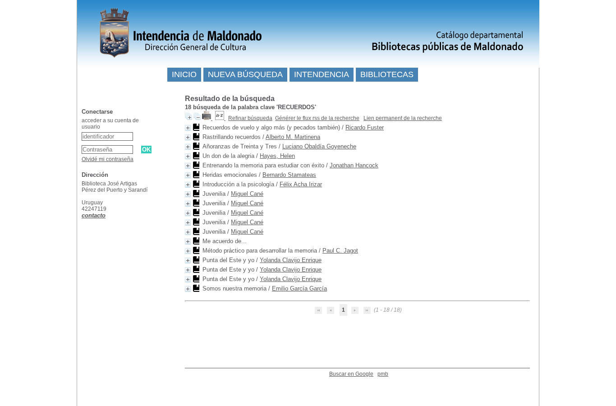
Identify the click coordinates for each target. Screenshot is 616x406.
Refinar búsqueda (250, 118)
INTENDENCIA (321, 74)
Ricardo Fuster (364, 127)
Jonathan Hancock (354, 165)
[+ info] (188, 128)
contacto (94, 215)
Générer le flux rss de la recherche (317, 118)
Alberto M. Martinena (293, 137)
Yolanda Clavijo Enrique (291, 260)
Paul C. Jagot (340, 250)
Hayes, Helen (277, 155)
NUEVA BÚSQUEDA (245, 74)
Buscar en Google (351, 374)
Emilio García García (299, 288)
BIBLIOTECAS (387, 74)
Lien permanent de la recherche (402, 118)
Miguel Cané (247, 193)
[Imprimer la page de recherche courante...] (207, 118)
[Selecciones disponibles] (220, 118)
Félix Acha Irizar (301, 184)
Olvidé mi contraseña (107, 159)
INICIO (184, 74)
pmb (382, 374)
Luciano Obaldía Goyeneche (319, 146)
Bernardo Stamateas (289, 174)
